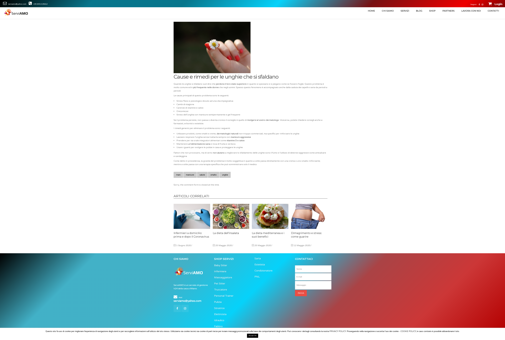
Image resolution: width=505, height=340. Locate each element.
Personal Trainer (223, 295)
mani (178, 175)
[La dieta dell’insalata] (231, 216)
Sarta (257, 258)
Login (498, 4)
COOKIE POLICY (408, 331)
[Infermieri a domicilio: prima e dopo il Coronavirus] (192, 216)
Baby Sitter (220, 265)
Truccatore (220, 289)
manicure (190, 175)
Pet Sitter (219, 283)
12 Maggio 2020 (301, 245)
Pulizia (218, 302)
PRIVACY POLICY (337, 331)
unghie (225, 175)
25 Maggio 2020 (223, 245)
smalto (214, 175)
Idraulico (219, 320)
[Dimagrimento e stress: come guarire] (309, 216)
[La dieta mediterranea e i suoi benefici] (270, 216)
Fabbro (218, 326)
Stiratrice (219, 308)
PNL (257, 276)
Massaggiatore (223, 277)
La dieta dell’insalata (226, 233)
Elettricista (220, 314)
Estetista (259, 264)
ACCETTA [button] (253, 336)
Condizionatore (263, 270)
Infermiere (220, 271)
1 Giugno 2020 (183, 245)
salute (202, 175)
